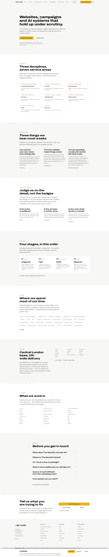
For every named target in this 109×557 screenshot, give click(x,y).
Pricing (21, 219)
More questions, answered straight (41, 484)
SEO (25, 2)
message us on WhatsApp (65, 510)
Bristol (54, 548)
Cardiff (57, 548)
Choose (86, 551)
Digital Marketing (52, 2)
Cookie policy (58, 554)
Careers (60, 531)
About (60, 526)
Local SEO (30, 2)
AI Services (45, 2)
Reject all (79, 551)
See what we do (40, 38)
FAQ (78, 538)
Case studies (70, 221)
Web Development (37, 2)
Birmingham (35, 548)
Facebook (17, 538)
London (26, 548)
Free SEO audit (81, 529)
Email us (82, 507)
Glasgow (42, 548)
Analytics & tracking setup (73, 167)
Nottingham (74, 548)
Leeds (39, 548)
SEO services (22, 167)
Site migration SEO (47, 165)
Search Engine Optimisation (45, 526)
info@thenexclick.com (19, 535)
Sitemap (79, 540)
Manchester (30, 548)
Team (60, 529)
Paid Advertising (61, 2)
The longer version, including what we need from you (32, 275)
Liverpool (51, 548)
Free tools (80, 531)
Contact (60, 540)
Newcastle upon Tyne (67, 548)
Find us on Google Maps (68, 360)
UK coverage (58, 360)
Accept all (71, 551)
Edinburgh (47, 548)
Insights (79, 526)
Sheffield (61, 548)
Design (67, 2)
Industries (22, 329)
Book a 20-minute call (85, 2)
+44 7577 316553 (66, 507)
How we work (46, 219)
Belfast (78, 548)
